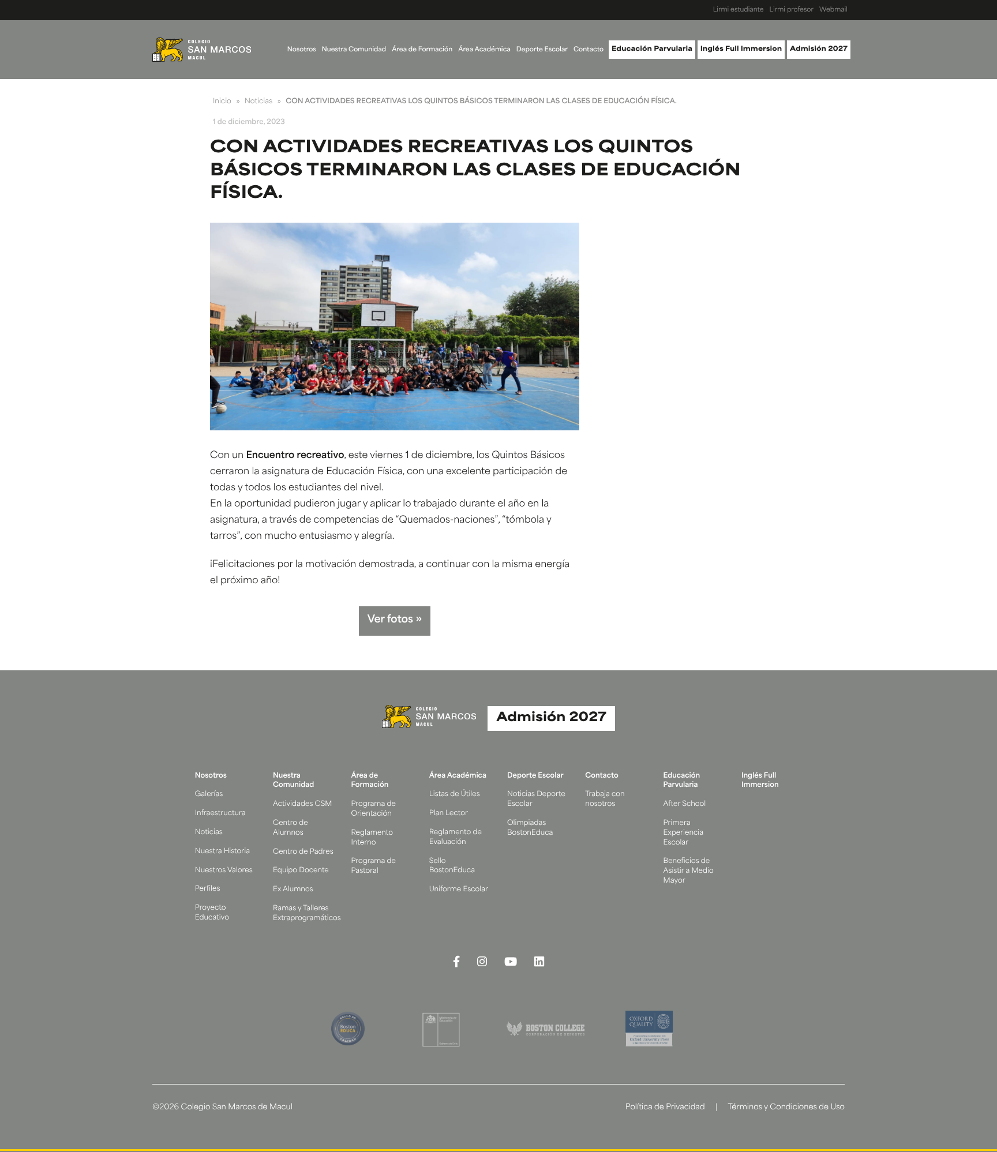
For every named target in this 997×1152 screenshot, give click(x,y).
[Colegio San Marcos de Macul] (201, 49)
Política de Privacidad (665, 1108)
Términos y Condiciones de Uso (786, 1108)
